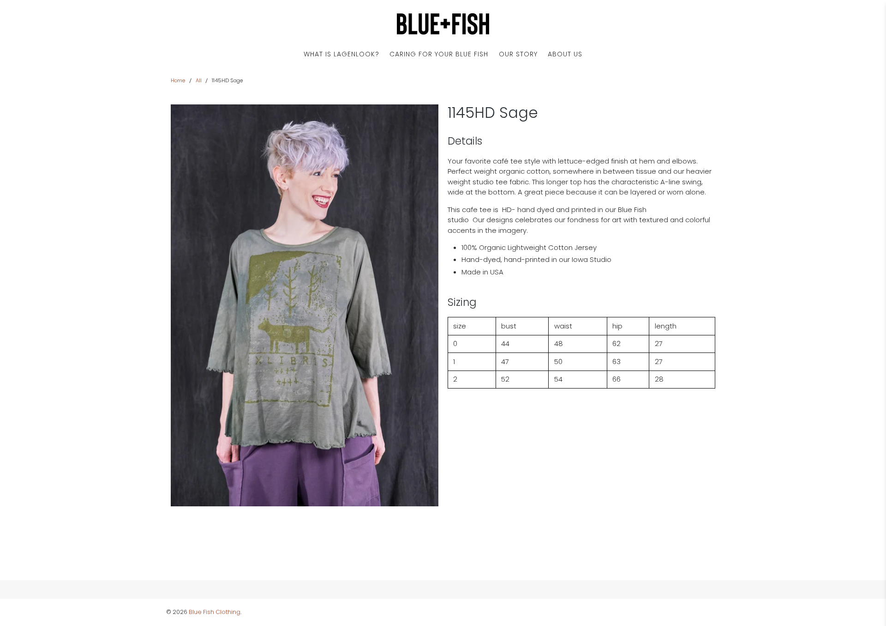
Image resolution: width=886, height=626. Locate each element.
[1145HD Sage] (304, 305)
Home (178, 80)
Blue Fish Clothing (214, 612)
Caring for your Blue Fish (438, 54)
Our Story (518, 54)
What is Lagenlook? (341, 54)
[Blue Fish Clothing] (443, 23)
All (199, 80)
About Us (565, 54)
